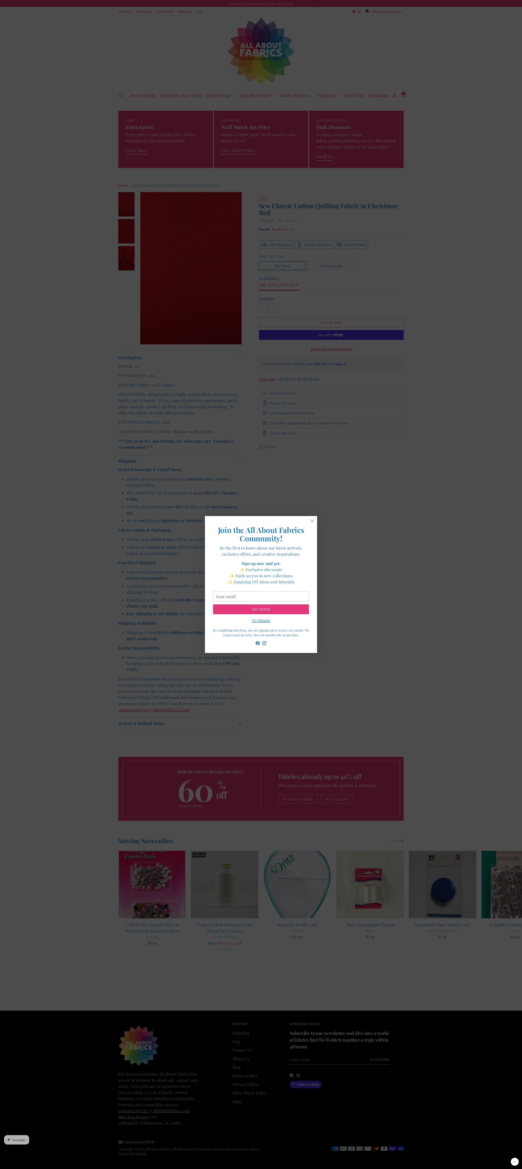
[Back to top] (515, 1162)
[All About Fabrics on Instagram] (264, 644)
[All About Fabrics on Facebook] (257, 644)
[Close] (312, 521)
